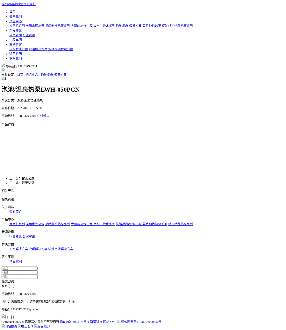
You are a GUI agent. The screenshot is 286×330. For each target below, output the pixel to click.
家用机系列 (17, 26)
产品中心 (15, 21)
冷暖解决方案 (38, 49)
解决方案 (15, 44)
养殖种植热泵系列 (154, 26)
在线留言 (43, 115)
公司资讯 (29, 236)
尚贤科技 (96, 321)
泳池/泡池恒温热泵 (129, 26)
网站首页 (11, 326)
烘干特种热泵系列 (180, 26)
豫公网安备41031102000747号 (141, 321)
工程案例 (15, 40)
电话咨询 (27, 326)
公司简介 (15, 211)
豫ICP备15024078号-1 (74, 321)
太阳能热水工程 (82, 26)
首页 (12, 12)
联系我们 (15, 58)
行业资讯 (29, 35)
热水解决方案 (18, 49)
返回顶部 (43, 326)
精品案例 (15, 261)
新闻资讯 (15, 30)
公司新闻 (15, 35)
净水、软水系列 (104, 26)
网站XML (109, 321)
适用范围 (15, 54)
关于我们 (15, 16)
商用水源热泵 (35, 26)
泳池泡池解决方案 (60, 49)
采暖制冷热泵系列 (57, 26)
